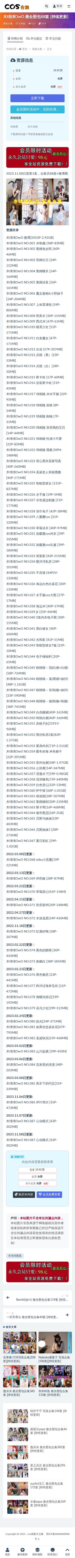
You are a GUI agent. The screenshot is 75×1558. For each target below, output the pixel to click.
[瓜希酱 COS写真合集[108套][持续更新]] (19, 1344)
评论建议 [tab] (36, 38)
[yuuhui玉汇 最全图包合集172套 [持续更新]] (17, 1489)
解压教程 (23, 1554)
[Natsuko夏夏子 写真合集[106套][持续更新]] (55, 1343)
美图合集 (7, 24)
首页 (24, 49)
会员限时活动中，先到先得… (37, 109)
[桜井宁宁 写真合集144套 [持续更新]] (17, 1416)
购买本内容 (25, 1194)
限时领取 (37, 1554)
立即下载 (37, 98)
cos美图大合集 (35, 1534)
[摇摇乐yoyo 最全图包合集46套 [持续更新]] (17, 1434)
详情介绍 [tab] (17, 38)
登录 (59, 6)
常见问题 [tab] (55, 38)
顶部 (67, 1554)
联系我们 (53, 1554)
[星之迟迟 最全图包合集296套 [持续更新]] (17, 1471)
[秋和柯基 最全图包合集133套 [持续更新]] (55, 1377)
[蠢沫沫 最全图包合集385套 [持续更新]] (19, 1377)
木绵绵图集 (15, 1256)
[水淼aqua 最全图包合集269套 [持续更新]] (17, 1508)
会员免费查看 (51, 1194)
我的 (7, 1554)
